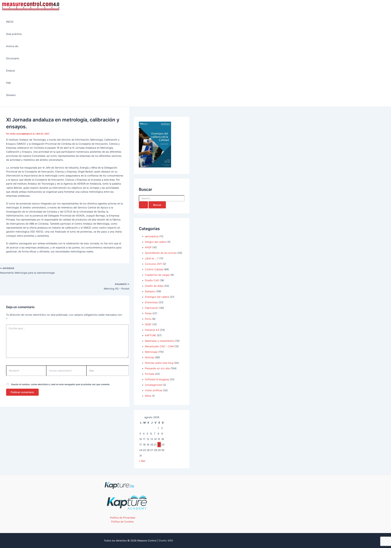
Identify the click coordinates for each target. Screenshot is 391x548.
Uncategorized (153, 384)
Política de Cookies (122, 521)
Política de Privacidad (122, 517)
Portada (149, 373)
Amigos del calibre (155, 241)
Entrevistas (151, 302)
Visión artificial (153, 390)
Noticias (149, 357)
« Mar (142, 460)
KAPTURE (150, 335)
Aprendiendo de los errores (161, 252)
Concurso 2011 (153, 263)
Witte (148, 395)
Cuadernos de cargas (157, 274)
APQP (148, 247)
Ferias (148, 313)
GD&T (148, 324)
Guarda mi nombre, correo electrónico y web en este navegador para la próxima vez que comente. (60, 384)
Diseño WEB (166, 540)
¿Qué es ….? (152, 258)
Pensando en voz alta (157, 368)
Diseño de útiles (154, 285)
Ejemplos (150, 291)
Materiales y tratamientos (159, 340)
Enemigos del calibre (157, 296)
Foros (148, 318)
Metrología (151, 351)
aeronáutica (152, 236)
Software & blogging (157, 379)
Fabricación (151, 307)
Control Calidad (154, 269)
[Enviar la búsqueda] (143, 204)
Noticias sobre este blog (159, 362)
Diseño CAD (152, 280)
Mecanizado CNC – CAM (159, 346)
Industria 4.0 (152, 329)
